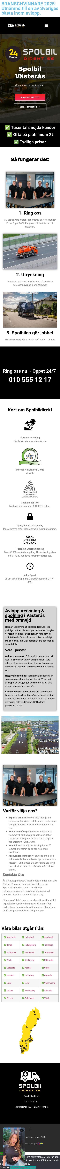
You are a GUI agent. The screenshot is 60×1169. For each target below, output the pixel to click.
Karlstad (10, 975)
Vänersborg (49, 983)
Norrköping (30, 990)
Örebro (10, 998)
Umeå (47, 968)
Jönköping (29, 960)
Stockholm (11, 937)
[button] (46, 25)
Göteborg (11, 968)
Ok (11, 1167)
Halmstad (29, 937)
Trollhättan (49, 952)
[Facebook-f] (30, 1129)
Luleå (9, 983)
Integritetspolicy (27, 1167)
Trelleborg (48, 945)
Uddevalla (48, 960)
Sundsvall (48, 937)
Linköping (29, 975)
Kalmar (28, 968)
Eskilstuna (11, 952)
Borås (9, 945)
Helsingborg (30, 945)
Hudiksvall (29, 952)
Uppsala (48, 975)
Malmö (10, 990)
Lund (27, 983)
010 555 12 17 (30, 379)
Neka (15, 1167)
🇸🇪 (41, 1143)
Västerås (48, 990)
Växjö (46, 998)
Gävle (9, 960)
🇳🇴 (38, 1143)
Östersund (29, 998)
